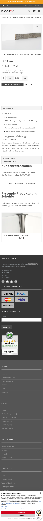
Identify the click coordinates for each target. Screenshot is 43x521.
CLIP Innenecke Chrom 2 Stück (16, 235)
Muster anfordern (8, 447)
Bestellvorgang (7, 425)
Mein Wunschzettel (27, 6)
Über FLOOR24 (7, 458)
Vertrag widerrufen (8, 487)
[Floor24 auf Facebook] (3, 281)
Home (4, 18)
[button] (37, 28)
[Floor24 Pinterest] (11, 281)
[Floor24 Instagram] (15, 281)
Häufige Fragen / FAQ (9, 414)
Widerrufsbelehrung (8, 483)
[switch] (38, 518)
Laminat (4, 374)
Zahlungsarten (7, 421)
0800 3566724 (33, 264)
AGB (3, 476)
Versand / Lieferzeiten (9, 417)
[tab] (22, 108)
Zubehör (4, 388)
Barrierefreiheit (7, 479)
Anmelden (38, 6)
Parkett (4, 385)
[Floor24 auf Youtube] (7, 281)
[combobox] (6, 5)
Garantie (5, 454)
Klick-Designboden (8, 378)
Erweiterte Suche (7, 428)
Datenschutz (6, 490)
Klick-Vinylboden (7, 381)
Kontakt (4, 410)
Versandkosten (20, 71)
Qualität (4, 450)
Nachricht (21, 267)
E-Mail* (4, 316)
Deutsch (5, 6)
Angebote (5, 392)
